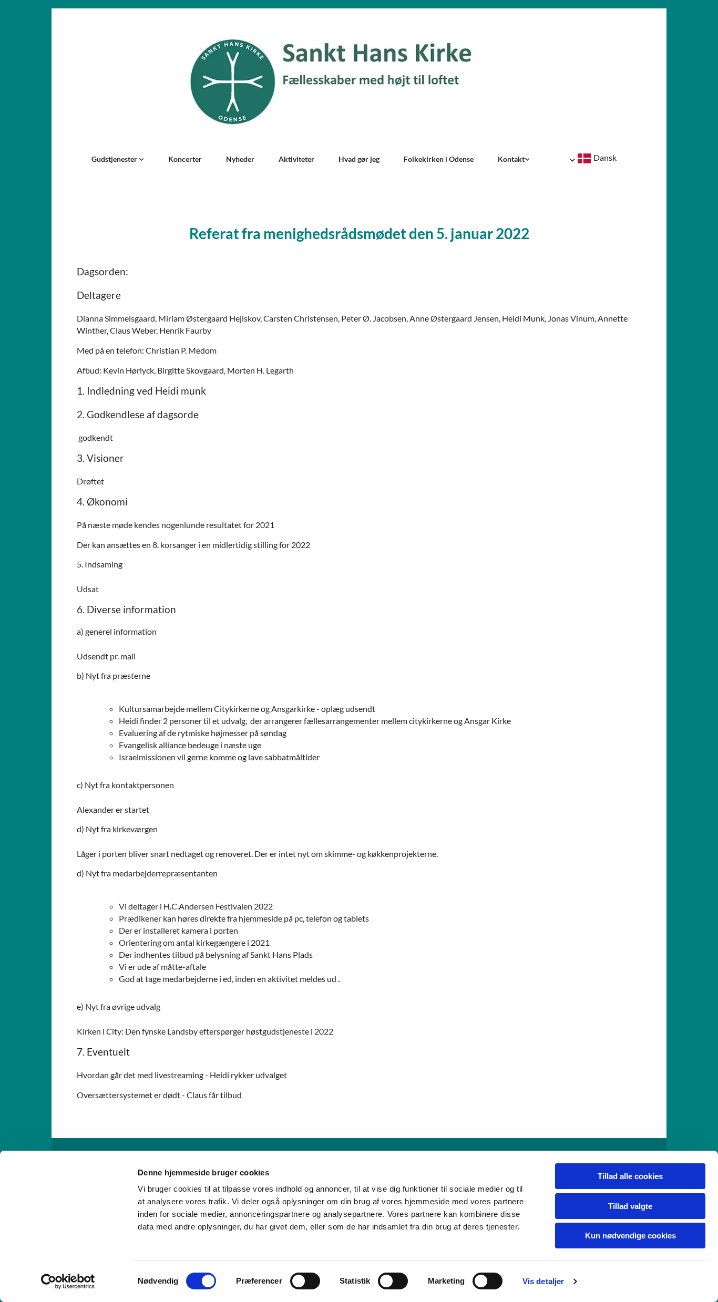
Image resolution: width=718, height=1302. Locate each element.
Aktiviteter (296, 158)
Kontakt (511, 158)
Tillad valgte (630, 1206)
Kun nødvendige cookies (630, 1235)
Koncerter (185, 158)
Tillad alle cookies (630, 1176)
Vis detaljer (543, 1281)
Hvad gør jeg (359, 158)
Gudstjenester (115, 158)
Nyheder (240, 158)
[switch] (305, 1281)
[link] (117, 159)
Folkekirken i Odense (439, 158)
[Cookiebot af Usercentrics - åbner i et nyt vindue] (68, 1281)
